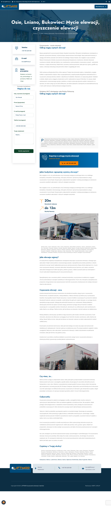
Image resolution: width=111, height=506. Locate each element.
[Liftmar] (9, 6)
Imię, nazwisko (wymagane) (22, 93)
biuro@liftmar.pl (6, 1)
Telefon (24, 47)
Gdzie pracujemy (24, 70)
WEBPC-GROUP (96, 485)
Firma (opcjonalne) (19, 102)
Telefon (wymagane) (20, 120)
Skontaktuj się (100, 6)
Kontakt (58, 6)
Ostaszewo (43, 459)
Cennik (37, 6)
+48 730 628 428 (26, 50)
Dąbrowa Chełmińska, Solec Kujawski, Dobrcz (79, 459)
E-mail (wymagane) (19, 111)
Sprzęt (30, 6)
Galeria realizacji (47, 6)
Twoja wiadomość (19, 131)
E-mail (24, 58)
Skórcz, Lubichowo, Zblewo (54, 459)
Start (23, 6)
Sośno (64, 459)
